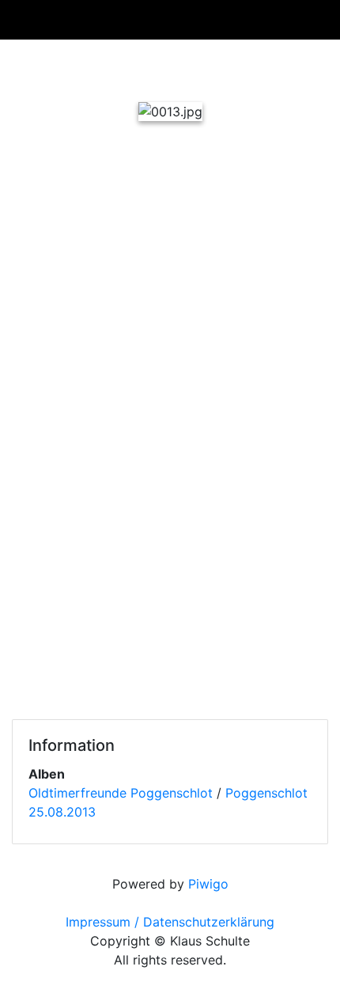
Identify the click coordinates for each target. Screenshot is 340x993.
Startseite (31, 20)
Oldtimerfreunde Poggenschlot (120, 793)
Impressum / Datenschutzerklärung (170, 922)
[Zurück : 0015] (89, 67)
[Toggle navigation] (298, 20)
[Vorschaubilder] (143, 67)
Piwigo (208, 884)
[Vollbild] (197, 67)
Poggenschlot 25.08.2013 (121, 19)
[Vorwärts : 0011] (251, 67)
